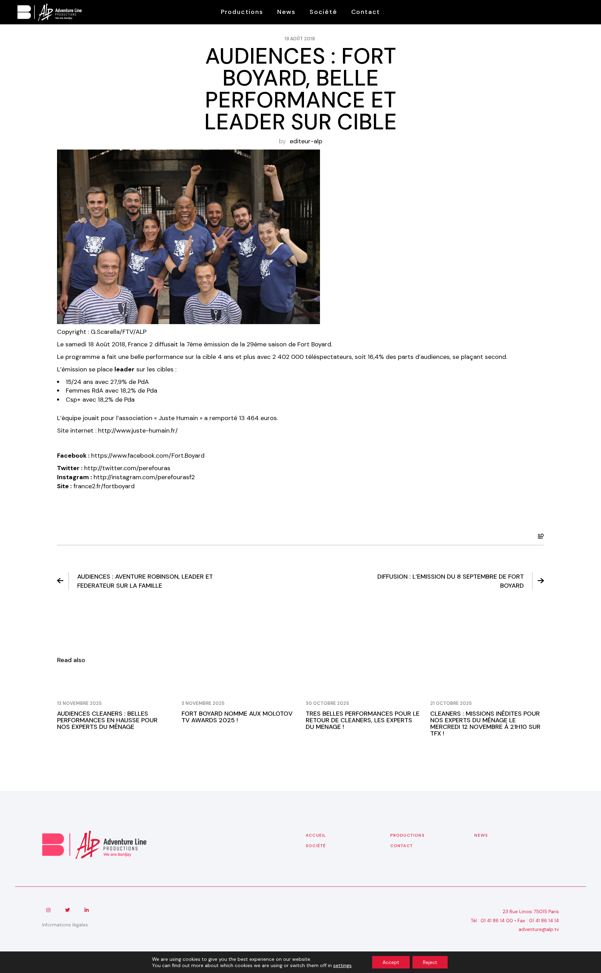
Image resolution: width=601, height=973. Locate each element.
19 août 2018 (300, 39)
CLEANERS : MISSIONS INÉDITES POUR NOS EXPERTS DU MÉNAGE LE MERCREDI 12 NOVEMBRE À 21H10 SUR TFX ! (485, 723)
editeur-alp (306, 141)
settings (342, 965)
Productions (407, 835)
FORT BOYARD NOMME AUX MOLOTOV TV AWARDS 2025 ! (237, 716)
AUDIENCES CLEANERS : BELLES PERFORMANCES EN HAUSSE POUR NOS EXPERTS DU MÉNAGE (107, 720)
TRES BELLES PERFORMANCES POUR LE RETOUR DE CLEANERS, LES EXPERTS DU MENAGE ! (362, 720)
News (481, 835)
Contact (401, 846)
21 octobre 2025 (451, 703)
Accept (391, 962)
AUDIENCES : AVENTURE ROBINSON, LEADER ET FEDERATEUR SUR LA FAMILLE (145, 581)
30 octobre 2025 (327, 703)
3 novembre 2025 (203, 703)
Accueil (316, 835)
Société (316, 846)
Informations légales (65, 925)
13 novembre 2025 (79, 703)
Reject (430, 962)
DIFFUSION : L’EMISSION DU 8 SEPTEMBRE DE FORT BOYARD (450, 581)
